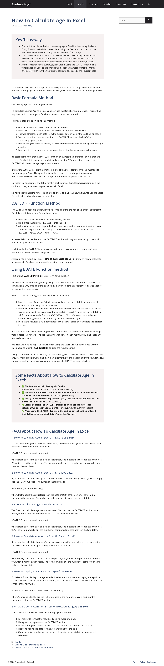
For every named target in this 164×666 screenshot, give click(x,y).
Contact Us (121, 4)
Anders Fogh (22, 4)
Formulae (107, 4)
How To (80, 4)
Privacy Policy (137, 4)
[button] (148, 4)
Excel (69, 4)
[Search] (148, 20)
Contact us (151, 662)
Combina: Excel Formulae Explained (29, 645)
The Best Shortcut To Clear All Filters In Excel (33, 647)
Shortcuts (93, 4)
